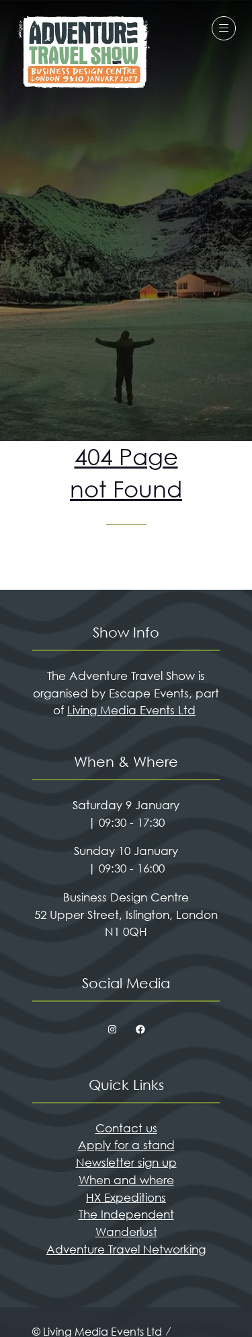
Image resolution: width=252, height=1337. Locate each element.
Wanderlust (126, 1232)
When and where (126, 1180)
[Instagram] (112, 1030)
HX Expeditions (126, 1197)
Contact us (126, 1128)
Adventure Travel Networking (126, 1249)
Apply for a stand (126, 1145)
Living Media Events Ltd (131, 710)
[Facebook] (140, 1030)
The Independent (126, 1214)
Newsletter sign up (126, 1162)
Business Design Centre (126, 897)
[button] (224, 28)
